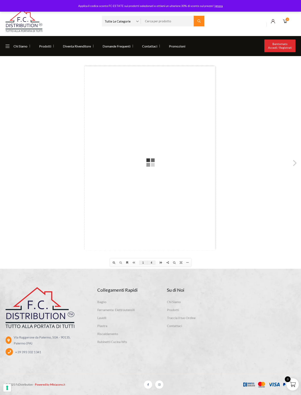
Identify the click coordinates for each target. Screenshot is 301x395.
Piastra (102, 326)
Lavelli (101, 318)
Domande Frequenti (116, 46)
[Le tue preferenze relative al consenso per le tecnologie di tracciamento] (7, 388)
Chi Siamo (20, 46)
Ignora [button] (218, 6)
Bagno (101, 302)
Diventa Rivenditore (77, 46)
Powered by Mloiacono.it (50, 384)
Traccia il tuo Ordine (181, 318)
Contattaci (149, 46)
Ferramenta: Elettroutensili (116, 310)
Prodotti (45, 46)
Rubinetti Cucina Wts (112, 342)
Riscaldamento (107, 334)
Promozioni (177, 46)
